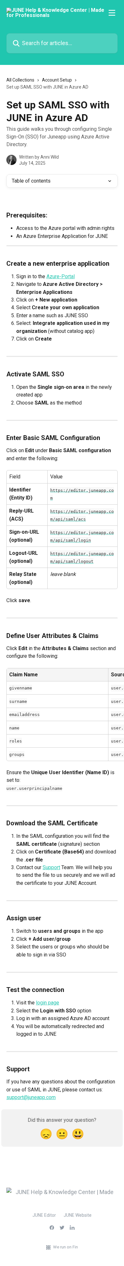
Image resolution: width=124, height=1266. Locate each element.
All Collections (20, 80)
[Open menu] (112, 13)
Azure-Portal (60, 276)
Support (51, 867)
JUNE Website (78, 1215)
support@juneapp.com (31, 1097)
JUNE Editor (44, 1215)
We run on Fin (65, 1247)
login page (47, 1003)
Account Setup (57, 80)
